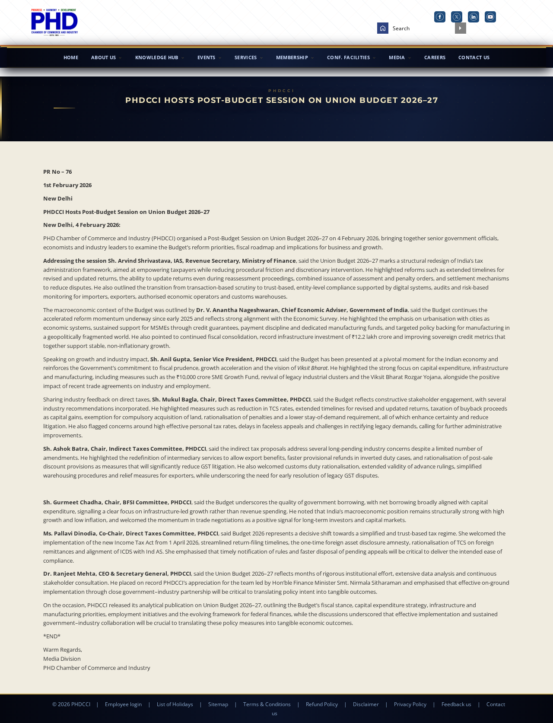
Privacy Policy (410, 704)
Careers (434, 57)
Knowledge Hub (156, 57)
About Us (103, 57)
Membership (292, 57)
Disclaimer (366, 704)
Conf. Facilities (348, 57)
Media (397, 57)
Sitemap (218, 704)
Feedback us (456, 704)
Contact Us (473, 57)
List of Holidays (175, 704)
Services (246, 57)
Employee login (123, 704)
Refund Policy (322, 704)
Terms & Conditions (267, 704)
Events (206, 57)
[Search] (460, 28)
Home (71, 57)
